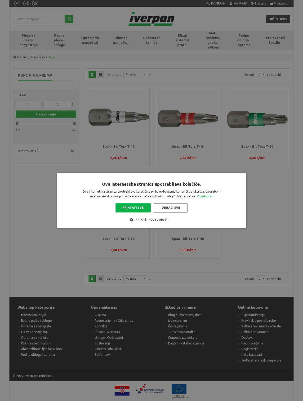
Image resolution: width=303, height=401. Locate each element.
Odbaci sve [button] (170, 207)
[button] (151, 219)
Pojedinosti (205, 196)
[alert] (151, 200)
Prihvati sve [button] (133, 207)
